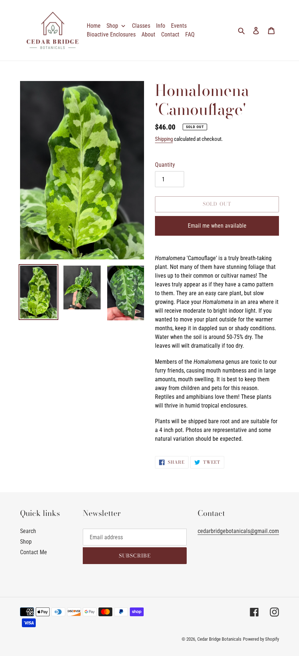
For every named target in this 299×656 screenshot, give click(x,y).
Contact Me (33, 552)
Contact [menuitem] (170, 34)
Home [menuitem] (94, 25)
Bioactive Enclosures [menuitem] (111, 34)
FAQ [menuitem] (190, 34)
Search (28, 531)
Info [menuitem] (160, 25)
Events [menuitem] (179, 25)
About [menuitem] (148, 34)
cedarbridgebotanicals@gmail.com (238, 531)
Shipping (164, 139)
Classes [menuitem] (141, 25)
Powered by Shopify (261, 639)
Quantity (165, 164)
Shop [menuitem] (112, 25)
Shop (26, 541)
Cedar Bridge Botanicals (219, 639)
